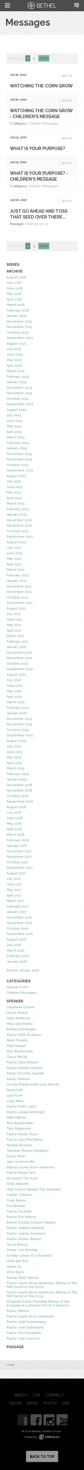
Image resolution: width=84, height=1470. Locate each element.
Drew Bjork (15, 1272)
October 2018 (17, 796)
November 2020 (19, 658)
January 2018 (16, 846)
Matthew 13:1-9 (36, 224)
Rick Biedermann (19, 1051)
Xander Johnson (19, 1195)
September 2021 (19, 603)
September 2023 (19, 470)
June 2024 (14, 421)
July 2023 (13, 481)
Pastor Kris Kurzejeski (23, 1333)
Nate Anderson (18, 1018)
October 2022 (17, 531)
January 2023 (16, 514)
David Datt (14, 1090)
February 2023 (17, 509)
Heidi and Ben (17, 1261)
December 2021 (19, 586)
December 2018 (19, 785)
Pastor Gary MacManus (24, 1140)
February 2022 (17, 575)
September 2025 (19, 338)
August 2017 (16, 873)
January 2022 (16, 581)
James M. (13, 1267)
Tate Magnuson (18, 1128)
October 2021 (17, 597)
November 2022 (19, 525)
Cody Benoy (16, 1200)
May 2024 (14, 426)
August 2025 (16, 343)
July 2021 (13, 614)
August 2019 (16, 741)
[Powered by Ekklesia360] (49, 1437)
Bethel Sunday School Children (31, 1222)
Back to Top (42, 1456)
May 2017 (13, 890)
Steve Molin (16, 1156)
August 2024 (16, 410)
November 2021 (19, 592)
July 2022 (13, 548)
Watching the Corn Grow (41, 86)
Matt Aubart (15, 1046)
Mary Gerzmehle (19, 1024)
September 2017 (19, 868)
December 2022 (19, 520)
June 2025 (14, 355)
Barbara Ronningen (21, 1029)
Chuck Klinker (17, 1013)
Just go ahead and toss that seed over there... (38, 214)
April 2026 (14, 299)
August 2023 (16, 476)
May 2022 (13, 559)
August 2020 (16, 675)
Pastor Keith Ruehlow (23, 1035)
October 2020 (17, 664)
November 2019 (19, 724)
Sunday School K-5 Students (29, 1256)
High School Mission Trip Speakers (33, 1189)
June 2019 (14, 752)
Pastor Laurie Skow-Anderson (30, 1316)
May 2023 (13, 492)
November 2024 (19, 393)
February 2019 (17, 774)
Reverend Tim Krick (22, 1178)
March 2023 (15, 503)
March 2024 (15, 437)
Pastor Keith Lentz (21, 1106)
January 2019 (16, 779)
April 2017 (14, 895)
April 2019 (14, 763)
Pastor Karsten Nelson (24, 1068)
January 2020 (16, 713)
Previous (15, 58)
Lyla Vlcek (14, 1095)
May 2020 (14, 691)
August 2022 (16, 542)
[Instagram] (49, 1419)
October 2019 (17, 730)
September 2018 (19, 801)
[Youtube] (62, 1419)
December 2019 (19, 719)
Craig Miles (15, 1101)
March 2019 (15, 768)
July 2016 (13, 945)
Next (43, 58)
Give (66, 1403)
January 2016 (16, 962)
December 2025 (19, 321)
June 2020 (14, 686)
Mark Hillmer (16, 1117)
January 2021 (16, 647)
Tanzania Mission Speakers (27, 1151)
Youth (49, 1403)
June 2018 (14, 818)
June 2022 (14, 553)
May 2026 (14, 294)
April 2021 (14, 630)
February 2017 (17, 906)
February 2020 (17, 708)
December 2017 (19, 851)
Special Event (17, 987)
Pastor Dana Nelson (22, 1062)
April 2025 (14, 366)
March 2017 (15, 901)
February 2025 (17, 377)
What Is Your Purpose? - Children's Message (39, 176)
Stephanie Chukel (20, 1007)
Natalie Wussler (19, 1145)
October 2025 (17, 332)
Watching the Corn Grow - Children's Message (41, 113)
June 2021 (14, 619)
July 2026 (13, 283)
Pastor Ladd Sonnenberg (26, 1322)
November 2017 (19, 857)
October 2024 (17, 399)
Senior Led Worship (21, 1250)
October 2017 (17, 862)
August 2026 (16, 277)
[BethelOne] (23, 1419)
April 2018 (14, 829)
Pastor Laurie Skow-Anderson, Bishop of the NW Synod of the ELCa (41, 1294)
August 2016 (16, 940)
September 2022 (19, 537)
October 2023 (17, 465)
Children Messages (43, 123)
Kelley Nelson (17, 1311)
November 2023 (19, 459)
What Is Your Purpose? (37, 148)
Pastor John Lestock (23, 1338)
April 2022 (14, 564)
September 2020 (19, 669)
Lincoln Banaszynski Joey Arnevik (32, 1084)
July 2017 (13, 879)
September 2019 (19, 735)
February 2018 (17, 840)
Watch (67, 75)
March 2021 (15, 636)
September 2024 (19, 404)
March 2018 (15, 835)
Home (10, 1365)
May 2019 (13, 757)
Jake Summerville (20, 1162)
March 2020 (15, 702)
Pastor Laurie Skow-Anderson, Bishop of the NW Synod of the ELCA (41, 1285)
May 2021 (13, 625)
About (21, 1395)
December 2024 (19, 388)
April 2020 (14, 697)
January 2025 (16, 382)
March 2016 (15, 951)
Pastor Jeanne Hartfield (25, 1228)
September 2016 (19, 934)
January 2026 (16, 316)
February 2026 (17, 310)
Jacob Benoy (17, 1244)
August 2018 (16, 807)
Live (36, 1395)
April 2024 (14, 432)
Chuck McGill (16, 1057)
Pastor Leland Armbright (25, 1112)
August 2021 (16, 608)
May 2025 (14, 360)
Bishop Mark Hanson (22, 1278)
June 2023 (14, 487)
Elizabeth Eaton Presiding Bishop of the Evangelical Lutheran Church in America (38, 1303)
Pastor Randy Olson (22, 1134)
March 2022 (15, 570)
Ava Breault (15, 1206)
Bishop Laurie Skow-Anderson (30, 1167)
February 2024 (17, 443)
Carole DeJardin (19, 1211)
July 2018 (13, 812)
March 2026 (15, 305)
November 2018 (19, 790)
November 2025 (19, 327)
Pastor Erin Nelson (21, 1217)
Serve (32, 1403)
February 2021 (17, 641)
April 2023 (14, 498)
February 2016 (17, 956)
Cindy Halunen (17, 1184)
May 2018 (13, 823)
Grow (15, 1403)
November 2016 (19, 923)
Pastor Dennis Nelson (23, 1239)
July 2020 (13, 680)
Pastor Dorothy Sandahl (25, 1073)
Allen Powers (17, 1040)
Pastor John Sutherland (24, 1327)
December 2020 (19, 653)
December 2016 (19, 917)
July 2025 (13, 349)
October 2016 (17, 928)
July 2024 (13, 415)
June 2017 (14, 884)
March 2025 (15, 371)
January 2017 (16, 912)
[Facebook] (36, 1419)
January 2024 (16, 448)
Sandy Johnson (18, 1079)
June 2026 (14, 288)
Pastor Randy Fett (20, 1173)
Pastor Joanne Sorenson (25, 1233)
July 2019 (13, 746)
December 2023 (19, 454)
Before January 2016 (22, 970)
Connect (54, 1395)
